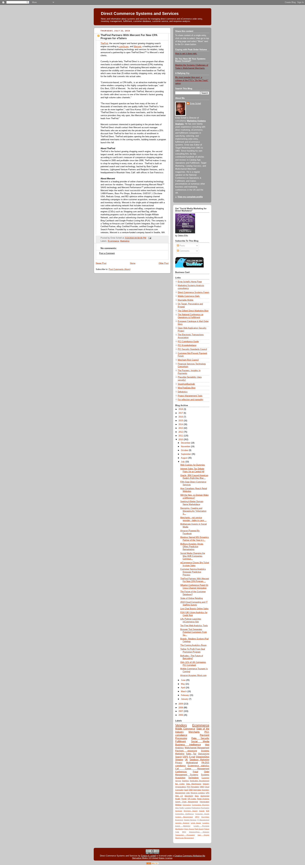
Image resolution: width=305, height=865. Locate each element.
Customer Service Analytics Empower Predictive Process (193, 572)
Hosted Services (190, 820)
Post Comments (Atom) (119, 269)
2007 (181, 711)
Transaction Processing (185, 835)
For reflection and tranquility (190, 399)
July (183, 462)
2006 (181, 715)
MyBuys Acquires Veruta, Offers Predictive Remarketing (192, 547)
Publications (196, 808)
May (183, 684)
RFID (184, 832)
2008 (181, 708)
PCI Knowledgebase (187, 345)
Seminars (178, 811)
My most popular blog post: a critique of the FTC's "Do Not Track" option (191, 80)
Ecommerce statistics (198, 766)
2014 (181, 424)
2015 (181, 421)
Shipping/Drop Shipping (199, 832)
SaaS (186, 790)
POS (188, 787)
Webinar (178, 805)
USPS (185, 757)
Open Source (189, 829)
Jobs (188, 793)
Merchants (194, 731)
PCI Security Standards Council (192, 349)
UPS (207, 793)
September (186, 454)
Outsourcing (203, 754)
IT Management (203, 820)
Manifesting (179, 829)
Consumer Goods (202, 814)
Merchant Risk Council (188, 360)
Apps (197, 796)
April (183, 688)
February (185, 695)
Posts (182, 246)
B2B (207, 811)
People (184, 799)
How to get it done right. (186, 54)
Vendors (181, 725)
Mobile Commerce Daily (189, 296)
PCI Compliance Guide (188, 341)
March (184, 691)
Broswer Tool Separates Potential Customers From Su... (193, 632)
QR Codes (192, 799)
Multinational (192, 763)
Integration (197, 790)
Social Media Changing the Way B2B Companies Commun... (192, 556)
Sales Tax (191, 754)
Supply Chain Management (186, 802)
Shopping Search (191, 811)
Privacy (178, 763)
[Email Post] (149, 238)
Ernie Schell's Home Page (190, 282)
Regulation (195, 787)
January (185, 699)
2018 (181, 409)
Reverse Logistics (198, 793)
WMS (202, 787)
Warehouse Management (184, 838)
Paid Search (199, 829)
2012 (181, 432)
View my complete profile (190, 197)
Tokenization (204, 802)
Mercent (137, 46)
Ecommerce (113, 241)
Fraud (195, 772)
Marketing (124, 241)
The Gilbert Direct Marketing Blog (193, 311)
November (186, 446)
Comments (184, 251)
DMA (191, 790)
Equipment (179, 820)
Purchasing (205, 808)
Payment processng (186, 751)
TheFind (104, 43)
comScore (124, 46)
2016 (181, 417)
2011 (181, 436)
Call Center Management (192, 769)
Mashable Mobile (185, 300)
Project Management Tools (190, 396)
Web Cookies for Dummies (192, 465)
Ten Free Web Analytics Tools (194, 626)
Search (178, 757)
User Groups (203, 835)
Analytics (185, 781)
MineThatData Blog (186, 388)
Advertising (189, 796)
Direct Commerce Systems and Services (140, 13)
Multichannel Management (197, 748)
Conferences (181, 772)
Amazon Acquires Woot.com (193, 675)
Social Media (200, 741)
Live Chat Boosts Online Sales (194, 609)
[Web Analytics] (152, 864)
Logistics (188, 808)
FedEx (181, 808)
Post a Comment (107, 253)
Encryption (205, 817)
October (185, 450)
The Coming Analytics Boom (193, 645)
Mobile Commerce (185, 728)
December (186, 443)
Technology (193, 778)
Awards (201, 811)
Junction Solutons (182, 823)
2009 (181, 704)
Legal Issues (196, 823)
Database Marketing (199, 760)
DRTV (197, 817)
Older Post (164, 263)
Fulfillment (180, 741)
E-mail (192, 757)
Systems (205, 751)
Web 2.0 (179, 796)
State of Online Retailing (191, 598)
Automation (187, 805)
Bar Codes (180, 784)
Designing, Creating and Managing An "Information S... (193, 511)
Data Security (200, 738)
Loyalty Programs (201, 826)
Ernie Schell (195, 103)
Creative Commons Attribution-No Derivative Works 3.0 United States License (168, 857)
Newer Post (101, 263)
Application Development (199, 781)
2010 (181, 439)
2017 (181, 413)
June (183, 680)
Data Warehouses (193, 784)
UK (186, 760)
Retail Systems (203, 799)
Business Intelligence (188, 744)
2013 (181, 428)
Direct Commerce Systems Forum (193, 292)
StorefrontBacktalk (186, 384)
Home (132, 263)
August (184, 458)
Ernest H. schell (148, 856)
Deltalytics (182, 392)
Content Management (184, 817)
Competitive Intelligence (184, 814)
